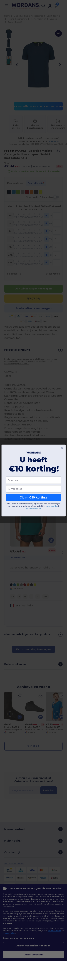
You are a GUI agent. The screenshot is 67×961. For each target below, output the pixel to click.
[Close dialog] (61, 448)
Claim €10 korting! (33, 497)
